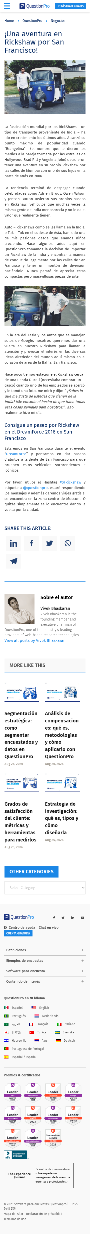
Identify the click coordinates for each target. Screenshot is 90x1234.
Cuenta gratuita (18, 933)
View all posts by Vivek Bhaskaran (35, 640)
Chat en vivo (48, 928)
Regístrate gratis (71, 6)
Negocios (58, 21)
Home (9, 21)
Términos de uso (15, 1219)
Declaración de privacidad (44, 1214)
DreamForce (16, 454)
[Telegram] (13, 561)
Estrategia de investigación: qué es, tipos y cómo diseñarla (61, 818)
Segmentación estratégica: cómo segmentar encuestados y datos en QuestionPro (21, 734)
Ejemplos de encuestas (24, 961)
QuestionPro (32, 21)
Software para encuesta (25, 971)
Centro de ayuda (22, 928)
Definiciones (16, 950)
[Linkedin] (13, 543)
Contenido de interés (23, 981)
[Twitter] (49, 543)
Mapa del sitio (13, 1214)
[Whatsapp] (67, 543)
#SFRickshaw (72, 482)
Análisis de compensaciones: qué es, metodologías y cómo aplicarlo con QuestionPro (62, 734)
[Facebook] (31, 543)
